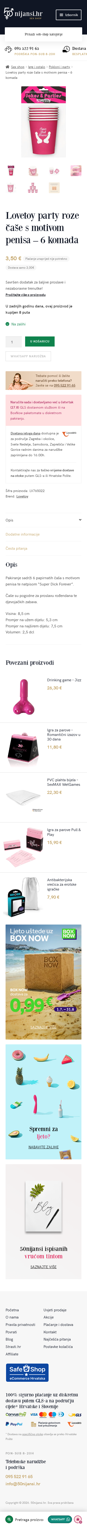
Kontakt (50, 1331)
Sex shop (17, 66)
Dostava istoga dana (25, 433)
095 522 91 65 (26, 48)
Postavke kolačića (58, 1346)
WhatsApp (58, 1519)
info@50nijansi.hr (23, 1484)
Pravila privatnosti (20, 1324)
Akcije (49, 1316)
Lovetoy (22, 496)
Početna (12, 1309)
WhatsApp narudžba (28, 356)
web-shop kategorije (44, 34)
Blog (9, 1339)
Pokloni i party (59, 66)
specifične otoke (32, 1434)
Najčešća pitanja (57, 1339)
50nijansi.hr (23, 14)
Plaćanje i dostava (58, 1324)
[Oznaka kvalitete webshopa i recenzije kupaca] (27, 1372)
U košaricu (40, 341)
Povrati (11, 1331)
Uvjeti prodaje (55, 1309)
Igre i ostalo (36, 66)
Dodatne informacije (23, 534)
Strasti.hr (13, 1346)
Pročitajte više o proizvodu (26, 294)
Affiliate (12, 1353)
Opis (9, 519)
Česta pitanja (16, 548)
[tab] (44, 520)
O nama (12, 1316)
